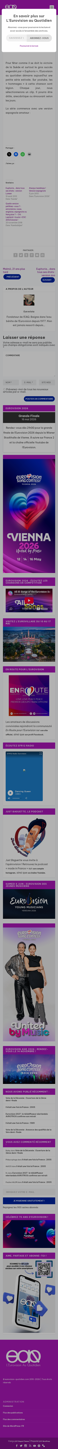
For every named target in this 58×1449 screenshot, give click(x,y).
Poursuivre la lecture (29, 46)
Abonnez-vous (39, 38)
